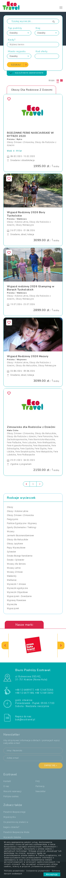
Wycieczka (12, 604)
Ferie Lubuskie (29, 442)
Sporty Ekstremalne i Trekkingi (21, 527)
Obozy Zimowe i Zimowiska (20, 142)
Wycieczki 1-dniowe (16, 584)
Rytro (19, 139)
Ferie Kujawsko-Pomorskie (19, 445)
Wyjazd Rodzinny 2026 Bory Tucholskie (26, 213)
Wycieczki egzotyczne (17, 588)
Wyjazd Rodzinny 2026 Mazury (27, 356)
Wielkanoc (12, 580)
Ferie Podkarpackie (26, 455)
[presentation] (5, 645)
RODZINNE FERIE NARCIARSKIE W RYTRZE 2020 (30, 134)
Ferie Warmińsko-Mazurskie (41, 439)
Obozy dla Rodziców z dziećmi (21, 436)
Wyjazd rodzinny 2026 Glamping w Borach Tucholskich (30, 288)
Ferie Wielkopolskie (46, 442)
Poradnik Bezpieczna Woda (16, 832)
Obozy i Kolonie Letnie (17, 222)
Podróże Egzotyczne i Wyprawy (22, 523)
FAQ (38, 781)
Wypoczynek (13, 608)
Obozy (10, 507)
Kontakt (7, 781)
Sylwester (11, 552)
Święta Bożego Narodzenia (19, 556)
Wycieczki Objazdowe (17, 592)
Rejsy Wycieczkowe (16, 548)
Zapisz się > (50, 765)
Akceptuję (52, 874)
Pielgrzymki (12, 519)
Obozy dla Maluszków (26, 365)
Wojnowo (22, 359)
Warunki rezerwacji (12, 791)
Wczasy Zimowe (15, 572)
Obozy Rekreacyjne (25, 225)
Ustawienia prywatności (38, 871)
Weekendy (11, 576)
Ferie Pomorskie (45, 436)
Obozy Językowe (15, 543)
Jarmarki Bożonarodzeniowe (20, 535)
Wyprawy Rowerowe (16, 600)
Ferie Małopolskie (44, 451)
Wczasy (10, 531)
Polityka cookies (11, 796)
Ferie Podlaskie (14, 442)
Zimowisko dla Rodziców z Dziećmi (31, 427)
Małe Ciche (12, 430)
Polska (10, 139)
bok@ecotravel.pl (25, 719)
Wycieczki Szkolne (12, 837)
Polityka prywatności (14, 871)
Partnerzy (40, 786)
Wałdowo (22, 219)
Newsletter (41, 791)
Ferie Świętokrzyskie (25, 451)
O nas (6, 786)
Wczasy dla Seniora (16, 564)
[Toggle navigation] (61, 7)
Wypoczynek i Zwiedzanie (19, 596)
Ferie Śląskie (41, 448)
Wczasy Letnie (14, 568)
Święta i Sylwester (15, 560)
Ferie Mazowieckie (41, 445)
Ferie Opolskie (27, 448)
